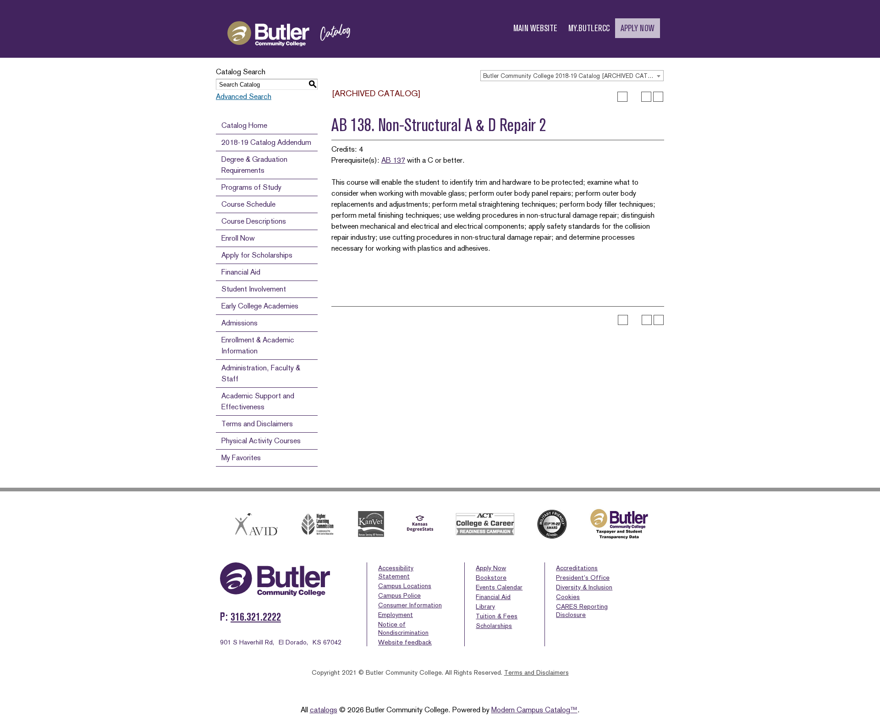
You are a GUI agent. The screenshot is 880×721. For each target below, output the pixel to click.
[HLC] (318, 524)
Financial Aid (240, 272)
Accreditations (577, 568)
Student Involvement (253, 289)
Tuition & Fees (496, 616)
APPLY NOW (637, 28)
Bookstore (491, 577)
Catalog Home (244, 125)
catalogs (323, 709)
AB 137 (393, 160)
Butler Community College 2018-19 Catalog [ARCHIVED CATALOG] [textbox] (573, 75)
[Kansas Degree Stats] (420, 524)
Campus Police (399, 595)
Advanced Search (243, 96)
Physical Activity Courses (261, 440)
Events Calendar (499, 587)
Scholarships (494, 625)
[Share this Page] (634, 97)
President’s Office (583, 577)
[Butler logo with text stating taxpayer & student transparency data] (619, 524)
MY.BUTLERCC (589, 28)
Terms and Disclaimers (257, 423)
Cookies (568, 596)
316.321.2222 (256, 617)
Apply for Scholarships (256, 255)
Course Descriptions (253, 221)
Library (485, 606)
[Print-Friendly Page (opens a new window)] (646, 97)
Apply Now (491, 568)
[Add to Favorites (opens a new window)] (622, 97)
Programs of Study (251, 187)
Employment (395, 614)
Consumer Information (410, 605)
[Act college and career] (485, 524)
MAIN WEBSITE (535, 28)
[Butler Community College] (289, 54)
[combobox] (572, 75)
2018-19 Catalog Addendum (266, 142)
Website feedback (405, 642)
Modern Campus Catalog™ (534, 709)
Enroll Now (238, 238)
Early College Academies (259, 306)
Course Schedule (248, 204)
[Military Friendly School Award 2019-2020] (552, 524)
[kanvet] (371, 524)
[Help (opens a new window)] (658, 97)
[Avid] (255, 524)
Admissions (239, 323)
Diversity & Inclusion (584, 587)
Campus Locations (404, 585)
